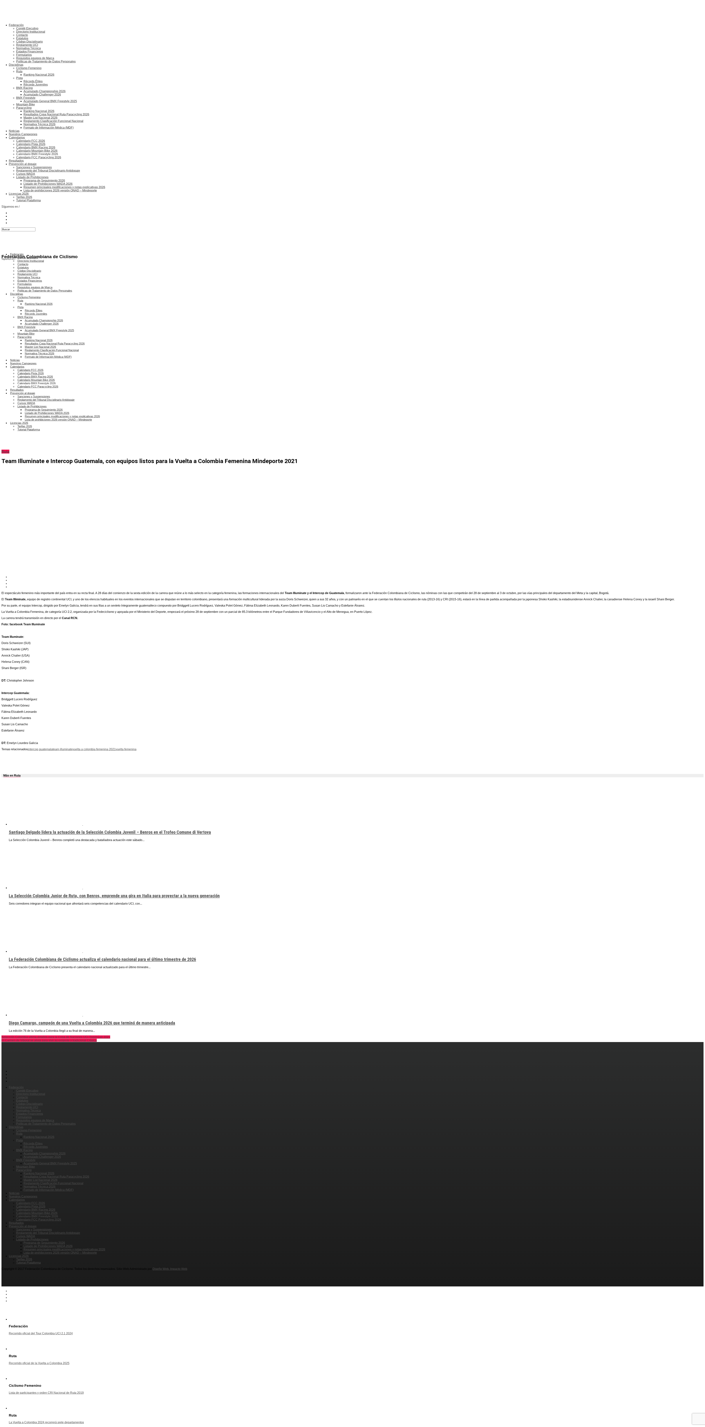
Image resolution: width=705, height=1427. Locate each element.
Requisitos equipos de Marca (35, 58)
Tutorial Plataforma (28, 200)
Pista (19, 78)
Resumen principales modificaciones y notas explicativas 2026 (64, 187)
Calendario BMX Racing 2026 (35, 147)
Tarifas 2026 (24, 197)
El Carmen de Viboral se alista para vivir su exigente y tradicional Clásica (49, 1040)
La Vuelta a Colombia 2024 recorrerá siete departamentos (46, 1422)
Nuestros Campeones (23, 134)
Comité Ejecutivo (27, 28)
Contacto (22, 35)
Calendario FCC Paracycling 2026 (38, 157)
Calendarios (17, 137)
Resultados (16, 160)
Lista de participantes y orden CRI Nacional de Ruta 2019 (46, 1392)
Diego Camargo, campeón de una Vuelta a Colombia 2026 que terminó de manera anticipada (92, 1023)
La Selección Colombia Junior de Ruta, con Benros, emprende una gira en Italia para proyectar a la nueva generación (114, 895)
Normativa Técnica (28, 48)
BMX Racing (24, 87)
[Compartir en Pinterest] (356, 583)
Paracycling (24, 107)
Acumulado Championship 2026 (45, 91)
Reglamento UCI (27, 44)
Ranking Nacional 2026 (39, 74)
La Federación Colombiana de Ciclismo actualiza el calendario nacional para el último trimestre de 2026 (102, 959)
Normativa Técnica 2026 (39, 124)
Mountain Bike (25, 104)
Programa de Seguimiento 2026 (44, 180)
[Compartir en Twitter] (356, 580)
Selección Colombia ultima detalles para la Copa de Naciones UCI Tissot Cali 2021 (55, 1037)
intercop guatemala (40, 749)
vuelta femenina (126, 749)
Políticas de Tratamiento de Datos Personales (46, 61)
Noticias (14, 130)
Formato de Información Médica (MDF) (49, 127)
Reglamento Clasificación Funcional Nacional (53, 121)
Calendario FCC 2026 (30, 140)
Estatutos (22, 38)
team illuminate (63, 749)
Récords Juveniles (36, 84)
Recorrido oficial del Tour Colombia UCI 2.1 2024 (41, 1333)
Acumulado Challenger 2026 (42, 94)
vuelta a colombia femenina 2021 (94, 749)
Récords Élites (33, 81)
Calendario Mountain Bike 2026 (36, 150)
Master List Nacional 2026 (40, 117)
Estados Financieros (29, 51)
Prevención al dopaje (23, 164)
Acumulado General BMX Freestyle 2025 (50, 101)
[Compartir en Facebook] (356, 577)
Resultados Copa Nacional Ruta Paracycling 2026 (56, 114)
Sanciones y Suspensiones (34, 167)
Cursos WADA (25, 173)
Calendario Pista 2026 (30, 144)
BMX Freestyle (25, 97)
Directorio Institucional (30, 31)
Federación (16, 25)
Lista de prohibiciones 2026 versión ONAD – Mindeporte (60, 190)
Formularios (24, 54)
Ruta (19, 71)
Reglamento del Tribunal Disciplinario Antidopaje (48, 170)
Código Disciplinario (29, 41)
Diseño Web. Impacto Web (170, 1268)
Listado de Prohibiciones (32, 177)
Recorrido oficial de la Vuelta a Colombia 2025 (39, 1363)
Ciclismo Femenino (28, 68)
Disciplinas (16, 64)
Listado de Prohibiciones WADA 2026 (48, 183)
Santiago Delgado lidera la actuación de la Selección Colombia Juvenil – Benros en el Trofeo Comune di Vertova (110, 832)
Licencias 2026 (19, 193)
